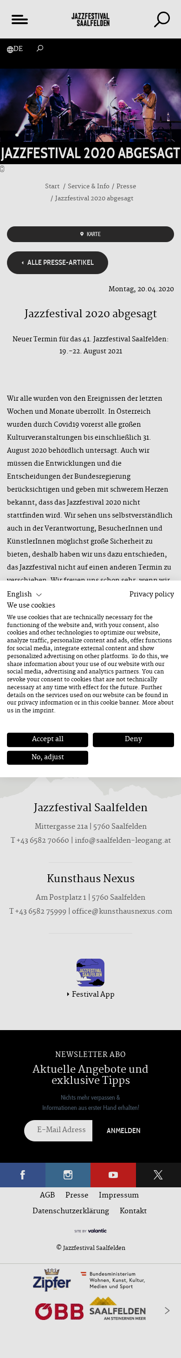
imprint (43, 711)
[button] (24, 595)
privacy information (45, 703)
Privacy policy (151, 594)
